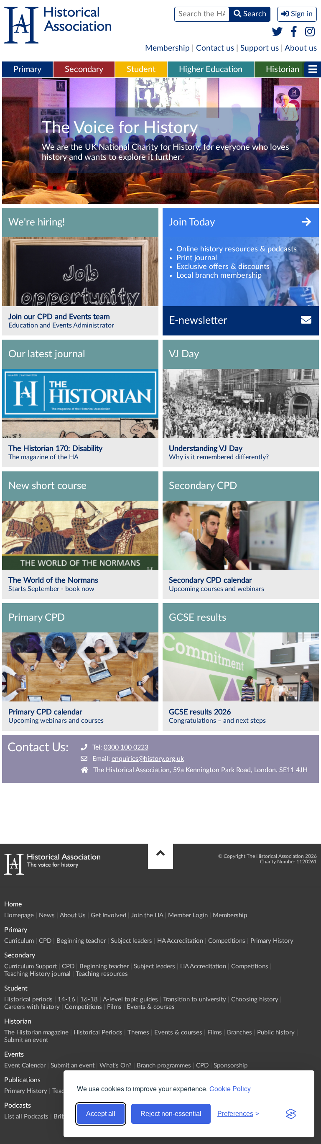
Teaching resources (102, 974)
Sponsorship (230, 1065)
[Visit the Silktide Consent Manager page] (291, 1114)
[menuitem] (27, 69)
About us (301, 48)
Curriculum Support (30, 966)
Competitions (226, 941)
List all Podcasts (26, 1116)
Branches (239, 1032)
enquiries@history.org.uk (148, 758)
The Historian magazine (36, 1032)
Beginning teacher (81, 941)
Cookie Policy (230, 1088)
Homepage (19, 915)
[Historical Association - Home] (52, 872)
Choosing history (254, 999)
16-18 (89, 999)
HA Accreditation (180, 941)
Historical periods (28, 999)
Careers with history (32, 1007)
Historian (282, 69)
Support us (259, 48)
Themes (138, 1032)
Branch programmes (164, 1065)
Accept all (100, 1113)
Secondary (84, 69)
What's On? (115, 1065)
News (47, 915)
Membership (167, 48)
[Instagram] (310, 32)
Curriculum (19, 941)
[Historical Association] (57, 39)
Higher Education (210, 69)
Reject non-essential (170, 1113)
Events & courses (151, 1007)
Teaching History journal (37, 974)
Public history (276, 1032)
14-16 (66, 999)
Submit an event (26, 1040)
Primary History (271, 941)
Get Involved (108, 915)
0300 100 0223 (126, 747)
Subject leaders (131, 941)
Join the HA (147, 915)
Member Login (188, 915)
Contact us (215, 48)
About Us (73, 915)
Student (141, 69)
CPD (45, 941)
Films (114, 1007)
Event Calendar (25, 1065)
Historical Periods (98, 1032)
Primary (27, 69)
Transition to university (194, 999)
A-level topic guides (130, 999)
